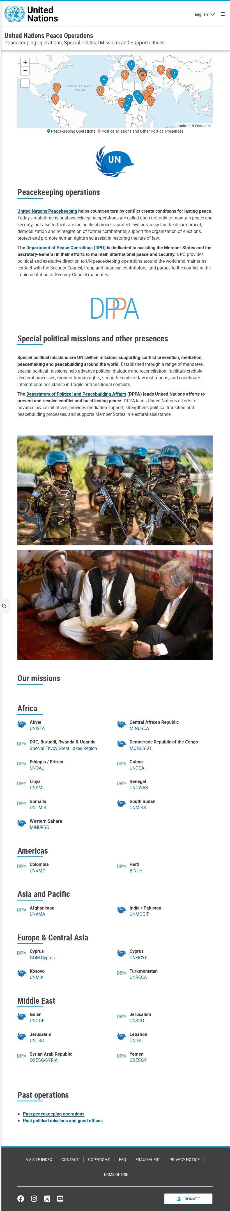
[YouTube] (60, 1198)
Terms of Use (115, 1174)
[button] (151, 102)
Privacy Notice (184, 1159)
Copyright (99, 1159)
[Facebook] (22, 1198)
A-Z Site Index (39, 1159)
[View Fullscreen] (25, 83)
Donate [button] (192, 1198)
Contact (70, 1159)
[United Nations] (31, 14)
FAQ (122, 1159)
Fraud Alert (147, 1159)
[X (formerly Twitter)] (47, 1198)
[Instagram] (34, 1198)
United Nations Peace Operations (48, 35)
